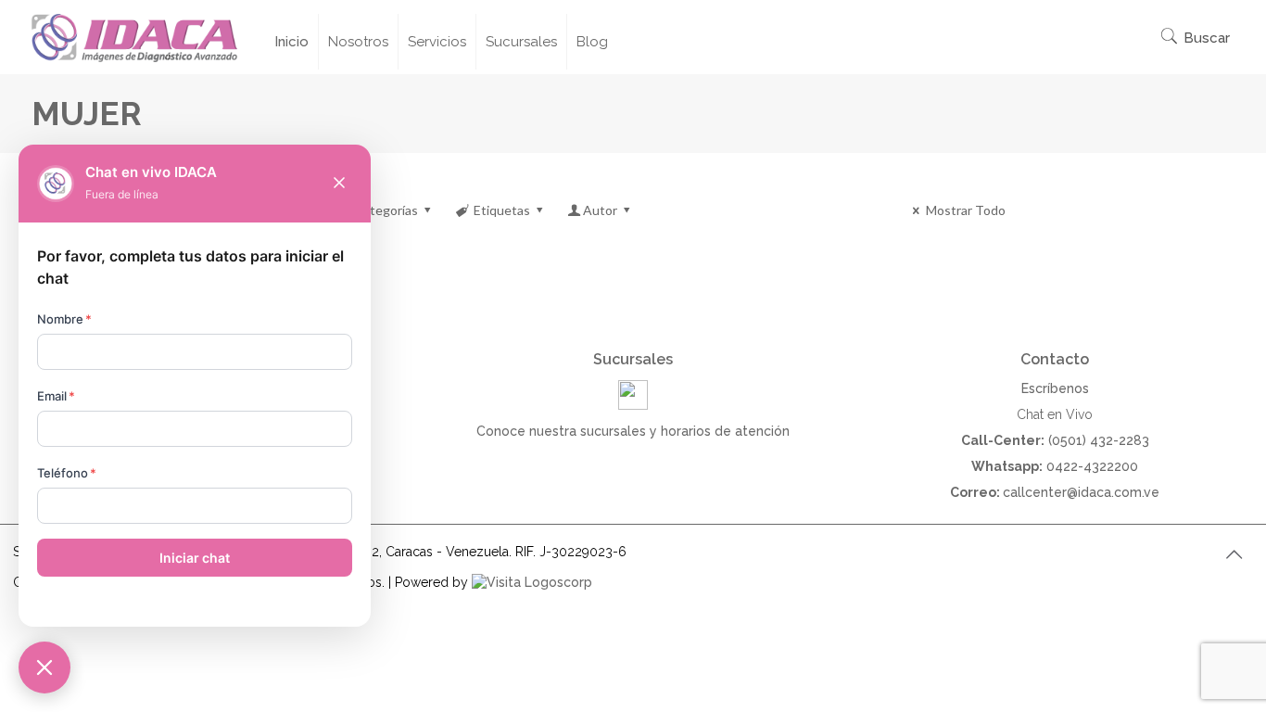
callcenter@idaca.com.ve (1081, 492)
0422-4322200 (1092, 466)
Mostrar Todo (966, 210)
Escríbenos (1055, 388)
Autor (600, 210)
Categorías (386, 210)
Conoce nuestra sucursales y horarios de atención (633, 431)
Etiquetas (502, 210)
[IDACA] (134, 37)
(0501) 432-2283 (1098, 440)
